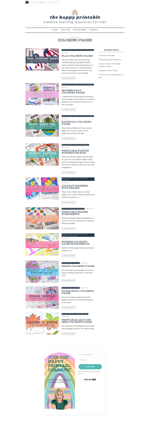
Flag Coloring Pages (77, 56)
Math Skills (84, 234)
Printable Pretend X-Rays (108, 70)
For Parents (84, 144)
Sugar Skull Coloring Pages (78, 292)
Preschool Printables (76, 208)
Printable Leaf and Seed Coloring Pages (77, 321)
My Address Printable (107, 55)
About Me (65, 30)
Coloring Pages (67, 50)
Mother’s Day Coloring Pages (73, 92)
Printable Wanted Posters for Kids (75, 152)
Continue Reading (69, 78)
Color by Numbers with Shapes (75, 187)
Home (55, 30)
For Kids (93, 30)
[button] (60, 399)
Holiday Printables (86, 50)
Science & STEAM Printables (78, 313)
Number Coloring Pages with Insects (75, 243)
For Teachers (79, 30)
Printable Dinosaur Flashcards (110, 60)
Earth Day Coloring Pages (76, 123)
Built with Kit (90, 379)
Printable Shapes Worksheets (75, 213)
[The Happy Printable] (75, 16)
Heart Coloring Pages (78, 266)
